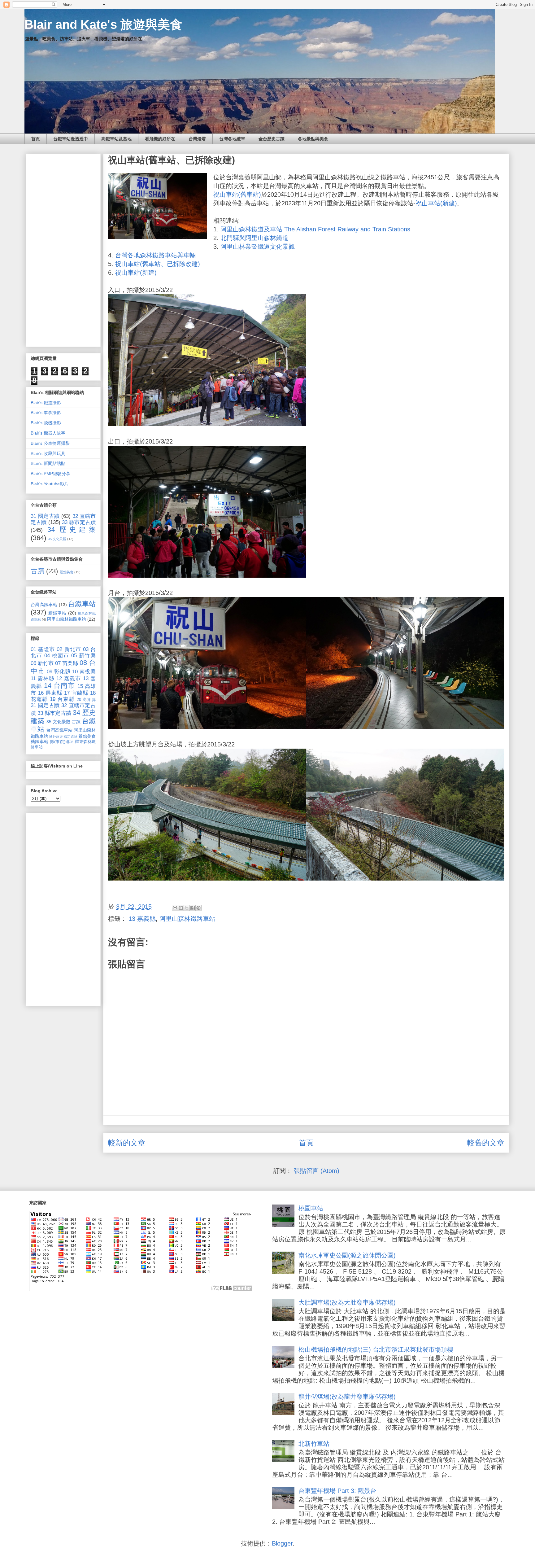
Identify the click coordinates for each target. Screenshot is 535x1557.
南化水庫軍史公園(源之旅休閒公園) (347, 1255)
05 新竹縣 (83, 655)
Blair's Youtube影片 (49, 483)
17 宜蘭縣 (76, 693)
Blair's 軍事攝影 (46, 412)
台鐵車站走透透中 (70, 138)
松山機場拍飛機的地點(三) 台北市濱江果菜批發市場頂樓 (375, 1349)
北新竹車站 (313, 1443)
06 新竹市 (42, 663)
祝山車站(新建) (436, 203)
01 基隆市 (43, 649)
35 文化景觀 (57, 539)
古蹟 (37, 571)
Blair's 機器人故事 (48, 433)
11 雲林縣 (42, 678)
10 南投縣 (84, 672)
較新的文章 (126, 1143)
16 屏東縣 (50, 693)
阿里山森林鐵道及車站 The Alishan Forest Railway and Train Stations (315, 229)
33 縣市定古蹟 (79, 522)
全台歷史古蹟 (272, 138)
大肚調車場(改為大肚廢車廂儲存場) (347, 1302)
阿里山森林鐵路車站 (187, 918)
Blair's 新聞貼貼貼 (48, 463)
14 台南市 (59, 685)
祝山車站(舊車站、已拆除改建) (157, 263)
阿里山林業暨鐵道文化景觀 (257, 246)
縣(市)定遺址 (61, 742)
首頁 (35, 138)
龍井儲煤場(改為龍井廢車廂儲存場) (347, 1396)
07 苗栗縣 (66, 663)
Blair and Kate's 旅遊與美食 (103, 24)
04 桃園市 (56, 655)
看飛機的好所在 (160, 138)
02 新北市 (69, 649)
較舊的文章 (485, 1143)
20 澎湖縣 (86, 700)
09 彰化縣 (59, 672)
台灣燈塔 (197, 138)
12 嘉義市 (68, 678)
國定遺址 (70, 736)
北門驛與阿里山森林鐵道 (254, 237)
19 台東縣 (62, 699)
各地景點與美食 (313, 138)
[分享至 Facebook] (192, 908)
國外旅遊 (56, 736)
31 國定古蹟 (45, 516)
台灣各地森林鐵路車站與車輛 (155, 255)
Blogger (282, 1543)
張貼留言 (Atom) (316, 1170)
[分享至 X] (187, 908)
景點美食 (66, 572)
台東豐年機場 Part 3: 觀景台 (337, 1490)
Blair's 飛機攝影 (46, 422)
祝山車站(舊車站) (237, 194)
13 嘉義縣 (142, 918)
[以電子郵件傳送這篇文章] (175, 908)
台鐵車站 (82, 604)
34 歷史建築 (71, 529)
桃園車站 (310, 1208)
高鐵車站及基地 (116, 138)
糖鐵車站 (57, 612)
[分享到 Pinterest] (198, 908)
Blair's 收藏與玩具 (48, 453)
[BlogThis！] (181, 908)
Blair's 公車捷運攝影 (50, 443)
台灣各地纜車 (232, 138)
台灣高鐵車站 (44, 604)
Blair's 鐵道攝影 (46, 402)
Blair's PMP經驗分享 (50, 473)
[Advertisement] (63, 249)
